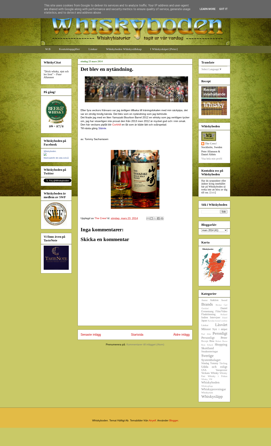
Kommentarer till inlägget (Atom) (145, 344)
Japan (204, 320)
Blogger (173, 420)
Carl (225, 305)
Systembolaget (210, 360)
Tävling (223, 363)
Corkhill (116, 124)
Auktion (214, 300)
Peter (224, 337)
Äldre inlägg (181, 334)
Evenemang (207, 311)
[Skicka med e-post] (148, 218)
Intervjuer (215, 317)
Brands (207, 304)
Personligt (208, 337)
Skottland (207, 348)
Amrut (204, 300)
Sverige (207, 355)
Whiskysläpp (212, 396)
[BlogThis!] (151, 218)
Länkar (93, 49)
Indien (204, 317)
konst (217, 321)
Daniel (223, 308)
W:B (48, 49)
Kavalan (211, 321)
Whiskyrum (207, 392)
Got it (223, 9)
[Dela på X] (155, 218)
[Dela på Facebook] (158, 218)
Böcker (219, 305)
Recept (204, 341)
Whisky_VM (206, 379)
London (223, 321)
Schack (210, 345)
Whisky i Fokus (217, 376)
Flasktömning (208, 314)
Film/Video (221, 311)
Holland (223, 314)
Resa (211, 341)
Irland (224, 317)
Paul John (206, 334)
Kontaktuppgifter (69, 49)
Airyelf (152, 420)
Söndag (205, 363)
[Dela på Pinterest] (162, 218)
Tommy (214, 363)
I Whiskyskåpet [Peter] (164, 49)
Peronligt (220, 333)
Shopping (221, 344)
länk (213, 192)
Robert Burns (221, 341)
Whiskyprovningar (213, 389)
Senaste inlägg (91, 334)
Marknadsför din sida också (56, 158)
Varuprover (221, 370)
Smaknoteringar (209, 351)
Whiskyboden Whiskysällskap (124, 49)
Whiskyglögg (207, 386)
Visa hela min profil (211, 158)
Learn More (208, 9)
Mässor (206, 329)
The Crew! (211, 143)
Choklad (205, 308)
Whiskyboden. (50, 151)
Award (224, 300)
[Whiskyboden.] (45, 154)
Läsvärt (221, 324)
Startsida (137, 334)
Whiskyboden (210, 382)
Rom (203, 345)
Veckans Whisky (210, 373)
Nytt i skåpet (219, 329)
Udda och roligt (214, 367)
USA (203, 370)
